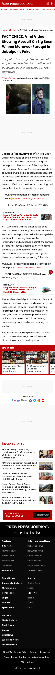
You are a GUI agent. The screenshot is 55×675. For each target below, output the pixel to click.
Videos (5, 630)
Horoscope (8, 592)
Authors (30, 662)
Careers (34, 652)
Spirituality (8, 607)
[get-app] (52, 3)
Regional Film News (37, 565)
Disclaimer (45, 652)
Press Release (9, 644)
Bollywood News (35, 546)
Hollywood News (35, 550)
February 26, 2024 (39, 205)
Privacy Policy (10, 657)
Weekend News (10, 639)
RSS (22, 662)
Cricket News (34, 583)
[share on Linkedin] (27, 532)
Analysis (6, 541)
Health (31, 597)
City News (7, 546)
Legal (5, 597)
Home (4, 9)
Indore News (8, 555)
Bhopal (12, 30)
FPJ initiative (9, 588)
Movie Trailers (34, 560)
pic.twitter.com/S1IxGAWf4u (28, 267)
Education (7, 570)
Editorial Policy (21, 652)
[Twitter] (34, 400)
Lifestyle (32, 592)
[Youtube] (43, 400)
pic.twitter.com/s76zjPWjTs (29, 198)
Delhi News (7, 565)
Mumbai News (17, 9)
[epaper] (48, 3)
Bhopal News (8, 560)
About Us (7, 652)
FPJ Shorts (33, 9)
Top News (7, 615)
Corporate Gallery (12, 583)
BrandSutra (8, 578)
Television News (35, 570)
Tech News (8, 625)
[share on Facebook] (15, 532)
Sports (31, 578)
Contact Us (24, 657)
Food (30, 607)
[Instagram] (38, 400)
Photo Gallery (9, 620)
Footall (31, 588)
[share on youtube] (38, 532)
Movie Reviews (35, 555)
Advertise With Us (40, 657)
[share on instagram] (32, 532)
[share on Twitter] (21, 532)
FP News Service (8, 78)
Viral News (7, 635)
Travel (31, 602)
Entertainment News (39, 541)
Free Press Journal (17, 3)
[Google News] (20, 400)
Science (6, 602)
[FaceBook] (30, 400)
